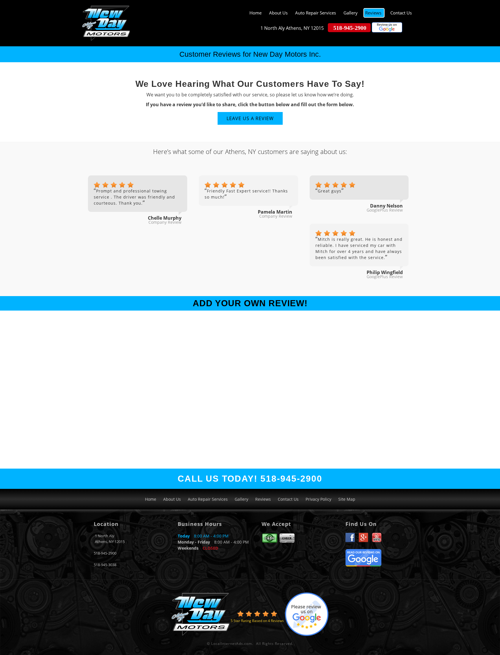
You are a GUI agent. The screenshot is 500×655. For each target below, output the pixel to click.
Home (255, 13)
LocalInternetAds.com (231, 643)
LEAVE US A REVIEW (250, 118)
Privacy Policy (318, 499)
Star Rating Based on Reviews (257, 620)
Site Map (346, 499)
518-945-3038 (105, 564)
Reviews (373, 13)
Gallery (350, 13)
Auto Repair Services (315, 13)
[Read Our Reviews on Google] (363, 557)
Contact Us (401, 13)
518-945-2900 (105, 553)
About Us (278, 13)
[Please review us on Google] (387, 28)
